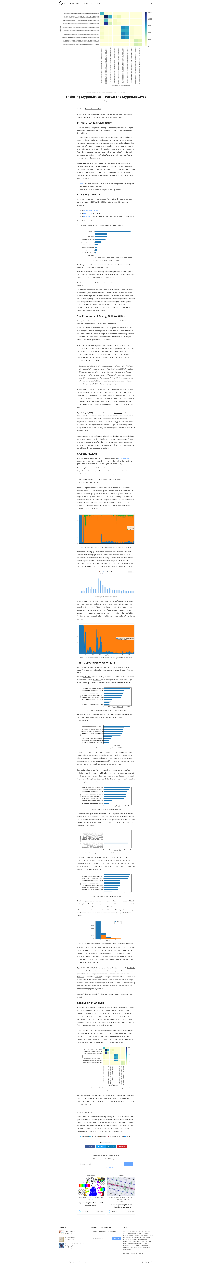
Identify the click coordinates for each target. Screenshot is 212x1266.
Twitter (102, 1146)
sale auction (87, 213)
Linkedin (112, 1146)
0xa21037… (97, 680)
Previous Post (90, 1176)
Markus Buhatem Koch (93, 109)
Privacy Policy (131, 1253)
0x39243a (87, 953)
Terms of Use (141, 1253)
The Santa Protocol (70, 1237)
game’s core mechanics (91, 210)
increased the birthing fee (93, 564)
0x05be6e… (87, 677)
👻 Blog (110, 1136)
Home (86, 3)
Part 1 (82, 184)
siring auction (88, 216)
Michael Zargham (124, 458)
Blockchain (97, 92)
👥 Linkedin (128, 1136)
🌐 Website (84, 1136)
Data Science (105, 92)
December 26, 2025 (69, 1239)
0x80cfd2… (103, 773)
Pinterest (122, 1146)
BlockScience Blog (66, 1262)
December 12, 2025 (69, 1248)
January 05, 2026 (69, 1233)
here (98, 158)
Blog (92, 3)
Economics (129, 1197)
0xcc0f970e (120, 956)
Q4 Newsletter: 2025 (70, 1231)
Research (113, 92)
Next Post (121, 1176)
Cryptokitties (121, 92)
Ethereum (89, 92)
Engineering (121, 1197)
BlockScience (81, 163)
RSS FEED (110, 1168)
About (98, 3)
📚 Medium (102, 1136)
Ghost (87, 1262)
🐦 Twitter (93, 1136)
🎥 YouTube (118, 1136)
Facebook (90, 1146)
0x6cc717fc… (125, 616)
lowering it (89, 567)
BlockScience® (82, 1117)
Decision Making (118, 1199)
